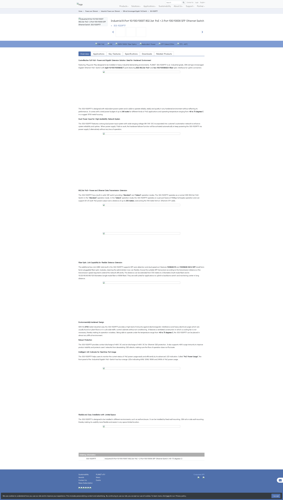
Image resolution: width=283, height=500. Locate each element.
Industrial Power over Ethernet (110, 11)
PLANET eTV (100, 474)
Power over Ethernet (91, 11)
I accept (276, 496)
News (98, 477)
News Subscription (85, 483)
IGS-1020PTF (154, 11)
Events (98, 480)
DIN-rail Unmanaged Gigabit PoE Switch (135, 11)
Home (80, 11)
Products (124, 6)
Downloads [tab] (147, 53)
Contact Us (190, 2)
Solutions (135, 6)
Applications (149, 6)
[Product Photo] (93, 21)
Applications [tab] (98, 53)
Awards (81, 477)
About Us (178, 6)
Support (189, 6)
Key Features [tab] (115, 53)
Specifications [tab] (131, 53)
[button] (113, 32)
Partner (200, 6)
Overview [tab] (84, 53)
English (202, 2)
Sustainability (165, 6)
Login (196, 2)
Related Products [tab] (164, 53)
